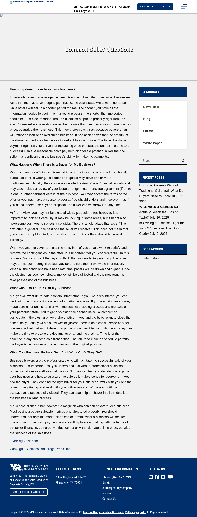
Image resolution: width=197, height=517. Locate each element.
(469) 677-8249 (121, 477)
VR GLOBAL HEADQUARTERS (26, 492)
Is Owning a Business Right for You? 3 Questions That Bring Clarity (161, 228)
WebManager (132, 512)
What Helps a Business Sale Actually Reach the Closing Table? (159, 212)
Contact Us (109, 498)
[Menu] (184, 7)
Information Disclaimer (111, 512)
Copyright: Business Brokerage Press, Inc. (40, 449)
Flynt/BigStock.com (24, 441)
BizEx (143, 512)
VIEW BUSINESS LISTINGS (153, 6)
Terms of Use (90, 512)
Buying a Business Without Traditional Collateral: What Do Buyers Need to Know (161, 190)
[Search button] (183, 161)
